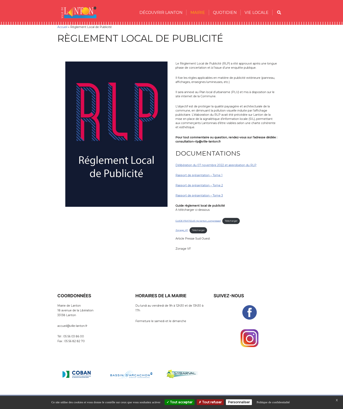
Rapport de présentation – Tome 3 (199, 195)
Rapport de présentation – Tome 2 (199, 185)
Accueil (62, 27)
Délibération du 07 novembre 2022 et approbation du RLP (215, 165)
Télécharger (231, 220)
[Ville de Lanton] (80, 12)
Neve (61, 394)
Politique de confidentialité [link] (273, 402)
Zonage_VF (181, 230)
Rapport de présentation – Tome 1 (199, 175)
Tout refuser (211, 402)
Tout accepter (181, 402)
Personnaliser (239, 402)
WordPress (93, 394)
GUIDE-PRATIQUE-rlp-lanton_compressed (198, 220)
